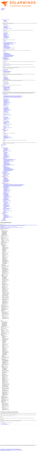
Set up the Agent (3, 251)
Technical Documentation (2, 227)
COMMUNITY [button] (2, 129)
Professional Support (5, 177)
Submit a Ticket (9, 227)
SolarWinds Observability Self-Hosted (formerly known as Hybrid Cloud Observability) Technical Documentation (14, 184)
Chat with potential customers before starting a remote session (5, 280)
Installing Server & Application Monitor (7, 163)
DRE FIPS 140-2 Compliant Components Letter (3, 310)
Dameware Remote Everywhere (7, 121)
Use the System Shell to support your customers (5, 292)
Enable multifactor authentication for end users (5, 266)
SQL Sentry (5, 114)
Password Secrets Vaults (4, 259)
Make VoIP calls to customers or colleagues (5, 282)
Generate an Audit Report (4, 353)
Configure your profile (4, 249)
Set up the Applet (3, 342)
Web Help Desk (5, 123)
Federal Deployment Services (6, 181)
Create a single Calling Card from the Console (5, 300)
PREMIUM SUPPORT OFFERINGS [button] (6, 176)
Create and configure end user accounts (5, 265)
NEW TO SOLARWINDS (3, 144)
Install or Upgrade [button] (2, 235)
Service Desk (5, 57)
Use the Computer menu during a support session (5, 285)
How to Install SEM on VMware (7, 47)
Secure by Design (8, 226)
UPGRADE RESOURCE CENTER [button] (6, 173)
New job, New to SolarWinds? (6, 48)
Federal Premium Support (6, 82)
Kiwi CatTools (5, 192)
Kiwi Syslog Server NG (6, 105)
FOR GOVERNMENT (6, 449)
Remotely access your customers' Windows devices (5, 287)
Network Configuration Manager (7, 156)
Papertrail (4, 211)
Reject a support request (4, 278)
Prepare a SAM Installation (6, 46)
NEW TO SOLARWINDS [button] (5, 172)
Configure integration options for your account (5, 252)
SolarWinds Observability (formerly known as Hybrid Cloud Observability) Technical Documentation (13, 95)
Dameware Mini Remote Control (7, 122)
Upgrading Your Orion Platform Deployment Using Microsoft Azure (10, 159)
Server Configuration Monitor (6, 110)
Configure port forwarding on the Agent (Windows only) (5, 302)
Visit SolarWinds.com (3, 8)
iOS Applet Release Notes (4, 233)
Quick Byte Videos (5, 33)
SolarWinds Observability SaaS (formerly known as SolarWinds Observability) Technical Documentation (13, 185)
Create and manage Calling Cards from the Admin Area (5, 392)
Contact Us (2, 9)
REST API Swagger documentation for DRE (5, 315)
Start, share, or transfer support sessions (4, 358)
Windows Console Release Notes (5, 231)
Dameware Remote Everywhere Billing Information (5, 240)
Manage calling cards (4, 348)
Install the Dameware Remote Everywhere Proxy (4, 307)
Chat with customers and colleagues (5, 370)
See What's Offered (5, 24)
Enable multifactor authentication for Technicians (5, 255)
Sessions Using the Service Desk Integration (5, 274)
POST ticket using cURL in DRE (5, 314)
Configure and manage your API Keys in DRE (5, 311)
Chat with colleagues (4, 281)
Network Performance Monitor (6, 154)
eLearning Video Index (6, 150)
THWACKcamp (15, 226)
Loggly (4, 126)
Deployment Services (6, 175)
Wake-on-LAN (2, 305)
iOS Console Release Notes (4, 324)
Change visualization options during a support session (5, 288)
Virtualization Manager (6, 157)
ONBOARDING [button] (4, 174)
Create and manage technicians (5, 253)
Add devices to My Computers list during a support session (5, 270)
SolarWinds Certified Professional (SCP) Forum (8, 137)
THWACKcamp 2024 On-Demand (7, 136)
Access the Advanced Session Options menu (5, 286)
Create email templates (4, 250)
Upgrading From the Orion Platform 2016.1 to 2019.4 (9, 43)
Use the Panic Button (4, 245)
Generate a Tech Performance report (5, 261)
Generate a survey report (4, 354)
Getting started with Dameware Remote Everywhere (4, 239)
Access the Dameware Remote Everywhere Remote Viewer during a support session (5, 284)
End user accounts (2, 264)
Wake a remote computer (4, 306)
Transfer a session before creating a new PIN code (5, 272)
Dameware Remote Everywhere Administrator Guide (4, 335)
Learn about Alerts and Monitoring (5, 247)
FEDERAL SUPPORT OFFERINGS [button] (6, 180)
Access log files (3, 276)
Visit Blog (5, 140)
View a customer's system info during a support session (5, 293)
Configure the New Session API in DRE (5, 316)
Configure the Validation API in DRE (5, 409)
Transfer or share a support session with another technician (5, 364)
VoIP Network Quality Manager (7, 103)
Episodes (4, 143)
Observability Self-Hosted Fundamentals (7, 54)
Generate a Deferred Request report (5, 263)
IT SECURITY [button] (4, 201)
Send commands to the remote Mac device (5, 297)
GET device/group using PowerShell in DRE (5, 313)
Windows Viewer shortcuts (3, 309)
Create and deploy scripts (4, 258)
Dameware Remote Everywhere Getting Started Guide (4, 238)
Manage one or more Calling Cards (5, 301)
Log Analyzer (5, 191)
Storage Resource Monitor (6, 108)
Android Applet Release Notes (4, 234)
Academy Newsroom (6, 216)
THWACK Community (13, 227)
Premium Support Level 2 (6, 78)
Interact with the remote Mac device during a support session (5, 298)
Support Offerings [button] (3, 70)
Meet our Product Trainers (12, 226)
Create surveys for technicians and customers (5, 256)
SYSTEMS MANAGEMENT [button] (5, 193)
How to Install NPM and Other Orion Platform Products (9, 44)
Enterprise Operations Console (6, 104)
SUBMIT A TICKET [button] (3, 220)
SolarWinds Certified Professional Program (8, 28)
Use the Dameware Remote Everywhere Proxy (5, 398)
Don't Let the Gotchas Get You (6, 160)
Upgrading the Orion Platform (6, 161)
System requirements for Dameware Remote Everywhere (5, 241)
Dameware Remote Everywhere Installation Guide (5, 236)
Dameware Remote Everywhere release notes (4, 230)
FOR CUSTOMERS (2, 449)
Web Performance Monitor (6, 212)
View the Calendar (5, 35)
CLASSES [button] (4, 151)
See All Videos (5, 40)
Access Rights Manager (6, 111)
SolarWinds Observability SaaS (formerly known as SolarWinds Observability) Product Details (12, 97)
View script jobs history (4, 262)
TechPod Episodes (21, 227)
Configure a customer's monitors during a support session (5, 289)
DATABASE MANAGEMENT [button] (6, 199)
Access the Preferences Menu (5, 295)
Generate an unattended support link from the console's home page (5, 269)
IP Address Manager (5, 36)
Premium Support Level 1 (6, 178)
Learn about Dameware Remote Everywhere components (4, 242)
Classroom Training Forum (6, 217)
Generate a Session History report (5, 260)
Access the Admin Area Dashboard (5, 336)
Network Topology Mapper (6, 189)
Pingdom (4, 128)
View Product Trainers (6, 26)
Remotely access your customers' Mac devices (5, 387)
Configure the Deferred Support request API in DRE (5, 317)
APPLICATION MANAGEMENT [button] (6, 208)
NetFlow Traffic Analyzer (6, 99)
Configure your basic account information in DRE (5, 341)
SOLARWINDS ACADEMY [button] (5, 147)
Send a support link (3, 359)
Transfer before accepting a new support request (5, 273)
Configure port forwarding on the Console (5, 303)
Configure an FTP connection (5, 304)
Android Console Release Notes (5, 325)
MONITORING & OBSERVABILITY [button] (6, 183)
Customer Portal (6, 227)
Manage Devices (3, 337)
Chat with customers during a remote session (5, 279)
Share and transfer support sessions (5, 271)
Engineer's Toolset (5, 101)
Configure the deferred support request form (5, 257)
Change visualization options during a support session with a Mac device (5, 296)
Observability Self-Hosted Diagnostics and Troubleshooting (9, 55)
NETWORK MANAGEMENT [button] (5, 186)
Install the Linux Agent (4, 246)
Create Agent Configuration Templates (4, 254)
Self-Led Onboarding (6, 69)
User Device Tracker (5, 190)
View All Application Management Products (8, 127)
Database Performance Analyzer (7, 53)
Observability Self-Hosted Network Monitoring (8, 56)
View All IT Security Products (6, 119)
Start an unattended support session (5, 268)
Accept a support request (4, 277)
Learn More (5, 62)
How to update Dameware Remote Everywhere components (4, 237)
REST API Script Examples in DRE (5, 404)
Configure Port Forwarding (4, 393)
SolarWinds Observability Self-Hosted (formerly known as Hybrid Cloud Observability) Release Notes (15, 225)
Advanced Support (5, 77)
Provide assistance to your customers (4, 275)
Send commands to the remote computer (5, 290)
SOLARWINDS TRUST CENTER (18, 449)
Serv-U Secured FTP (6, 109)
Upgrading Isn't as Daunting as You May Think (8, 42)
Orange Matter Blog (17, 227)
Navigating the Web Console (6, 162)
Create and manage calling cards (5, 299)
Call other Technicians (4, 283)
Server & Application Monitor (6, 37)
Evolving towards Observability (3, 226)
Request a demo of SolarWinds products (5, 424)
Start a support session (4, 267)
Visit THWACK (5, 133)
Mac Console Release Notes (4, 232)
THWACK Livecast (5, 215)
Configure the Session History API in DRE (5, 318)
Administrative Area (3, 244)
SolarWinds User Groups (6, 135)
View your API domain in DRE (4, 312)
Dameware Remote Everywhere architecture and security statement (5, 248)
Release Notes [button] (2, 229)
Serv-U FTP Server (5, 118)
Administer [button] (2, 243)
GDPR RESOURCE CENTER (12, 449)
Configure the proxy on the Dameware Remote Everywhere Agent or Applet (5, 308)
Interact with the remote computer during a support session (5, 291)
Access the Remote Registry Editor (5, 294)
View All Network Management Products (7, 102)
